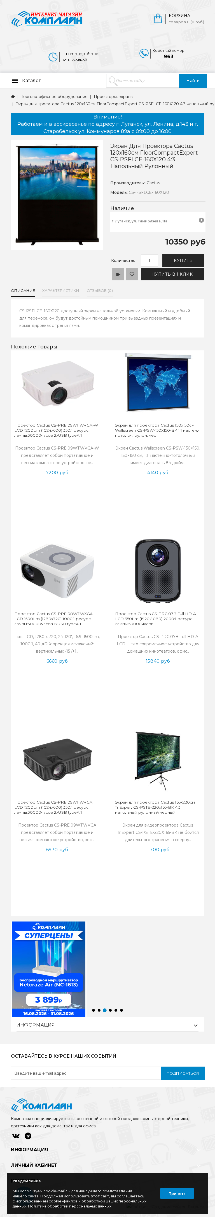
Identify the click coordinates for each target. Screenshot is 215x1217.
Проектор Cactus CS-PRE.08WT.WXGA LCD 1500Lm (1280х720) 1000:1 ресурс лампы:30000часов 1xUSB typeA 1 (53, 618)
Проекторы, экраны (113, 96)
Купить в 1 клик (172, 274)
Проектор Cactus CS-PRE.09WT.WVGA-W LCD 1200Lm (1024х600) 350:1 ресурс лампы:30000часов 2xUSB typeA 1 (56, 430)
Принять (177, 1193)
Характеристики (60, 290)
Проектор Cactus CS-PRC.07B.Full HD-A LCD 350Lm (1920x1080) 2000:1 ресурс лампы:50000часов (155, 618)
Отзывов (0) (100, 290)
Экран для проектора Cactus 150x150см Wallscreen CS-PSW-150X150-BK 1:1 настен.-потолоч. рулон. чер (157, 430)
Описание (23, 290)
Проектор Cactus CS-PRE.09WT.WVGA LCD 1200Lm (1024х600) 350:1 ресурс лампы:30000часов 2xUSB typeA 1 (53, 807)
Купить (183, 260)
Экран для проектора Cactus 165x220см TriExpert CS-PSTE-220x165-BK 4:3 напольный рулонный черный (155, 807)
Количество (123, 260)
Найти (193, 80)
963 (169, 56)
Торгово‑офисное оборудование (54, 96)
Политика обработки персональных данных (69, 1206)
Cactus (153, 182)
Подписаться (183, 1073)
